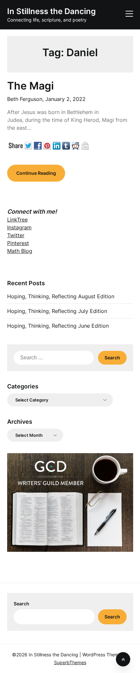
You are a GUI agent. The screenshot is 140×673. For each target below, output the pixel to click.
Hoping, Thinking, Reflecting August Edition (60, 296)
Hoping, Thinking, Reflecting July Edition (57, 311)
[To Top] (123, 659)
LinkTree (17, 219)
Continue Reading (36, 173)
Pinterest (18, 243)
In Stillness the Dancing (51, 11)
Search (21, 603)
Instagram (19, 227)
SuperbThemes (70, 662)
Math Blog (19, 251)
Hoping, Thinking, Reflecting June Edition (58, 325)
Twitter (15, 235)
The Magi (30, 85)
